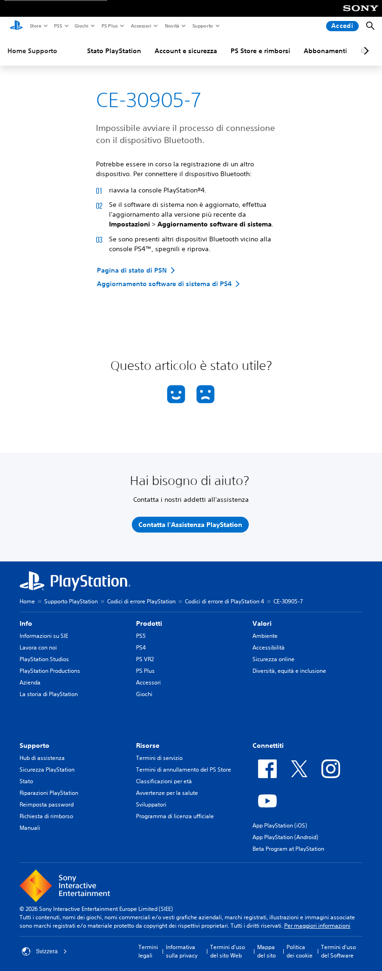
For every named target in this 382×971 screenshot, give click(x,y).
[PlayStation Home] (16, 26)
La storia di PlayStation (49, 694)
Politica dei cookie (299, 951)
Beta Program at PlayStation (288, 849)
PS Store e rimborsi (260, 51)
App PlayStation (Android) (285, 837)
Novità (171, 25)
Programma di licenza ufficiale (175, 816)
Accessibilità (268, 647)
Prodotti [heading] (149, 623)
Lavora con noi (38, 647)
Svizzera (47, 951)
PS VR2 (145, 659)
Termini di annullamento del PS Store (183, 769)
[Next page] (365, 51)
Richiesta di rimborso (46, 816)
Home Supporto (32, 51)
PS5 (57, 25)
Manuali (30, 828)
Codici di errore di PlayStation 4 (224, 601)
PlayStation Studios (44, 659)
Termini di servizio (159, 758)
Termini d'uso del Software (338, 951)
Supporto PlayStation (71, 601)
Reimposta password (47, 804)
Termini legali (148, 951)
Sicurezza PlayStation (47, 769)
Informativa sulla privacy (182, 951)
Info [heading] (26, 623)
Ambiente (265, 636)
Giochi (81, 25)
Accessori (140, 25)
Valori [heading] (262, 623)
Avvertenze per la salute (167, 793)
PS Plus (109, 25)
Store (35, 25)
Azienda (30, 682)
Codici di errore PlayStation (141, 601)
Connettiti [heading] (268, 745)
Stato (26, 781)
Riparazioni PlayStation (49, 793)
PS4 (141, 647)
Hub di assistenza (42, 758)
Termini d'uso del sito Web (227, 951)
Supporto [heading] (34, 745)
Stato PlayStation (114, 51)
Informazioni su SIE (44, 636)
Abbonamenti (325, 51)
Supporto (202, 25)
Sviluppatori (151, 804)
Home (27, 601)
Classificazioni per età (164, 781)
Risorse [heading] (147, 745)
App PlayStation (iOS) (279, 825)
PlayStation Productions (50, 671)
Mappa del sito (266, 951)
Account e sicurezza (186, 51)
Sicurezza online (273, 659)
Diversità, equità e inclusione (289, 671)
